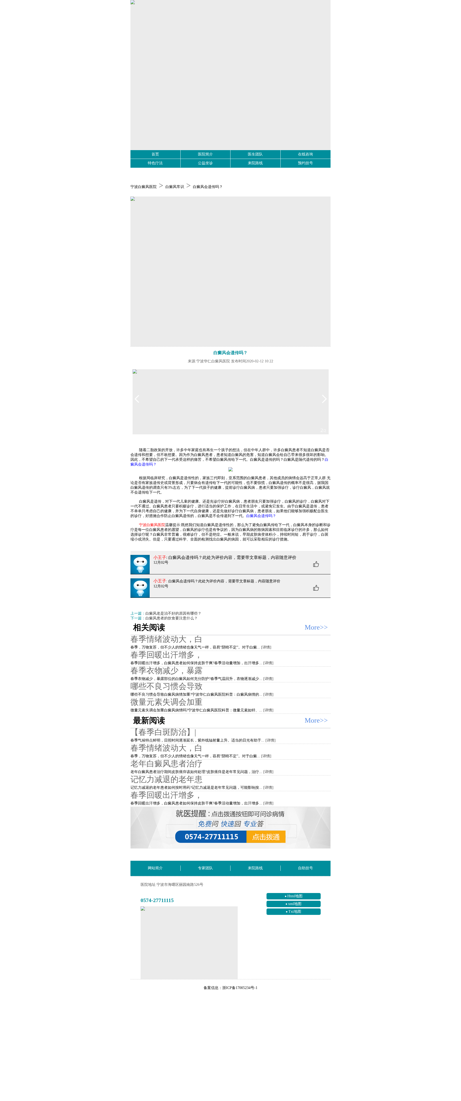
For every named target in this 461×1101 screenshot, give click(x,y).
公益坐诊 (205, 163)
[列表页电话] (230, 828)
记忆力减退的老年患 (166, 779)
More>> (316, 627)
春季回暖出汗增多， (166, 654)
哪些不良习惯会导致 (166, 686)
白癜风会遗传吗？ (208, 187)
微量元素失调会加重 (166, 702)
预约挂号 (305, 163)
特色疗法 (155, 163)
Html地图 (295, 896)
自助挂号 (305, 868)
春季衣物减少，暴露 (166, 670)
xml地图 (294, 904)
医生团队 (255, 154)
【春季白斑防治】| (163, 732)
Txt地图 (294, 912)
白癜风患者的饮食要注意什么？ (171, 618)
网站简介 (155, 868)
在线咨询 (305, 154)
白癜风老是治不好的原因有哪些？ (173, 613)
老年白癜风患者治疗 (166, 763)
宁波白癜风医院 (143, 187)
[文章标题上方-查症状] (230, 272)
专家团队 (205, 868)
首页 (155, 154)
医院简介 (205, 154)
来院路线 (255, 163)
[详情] (266, 647)
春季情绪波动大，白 (166, 639)
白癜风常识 (174, 187)
